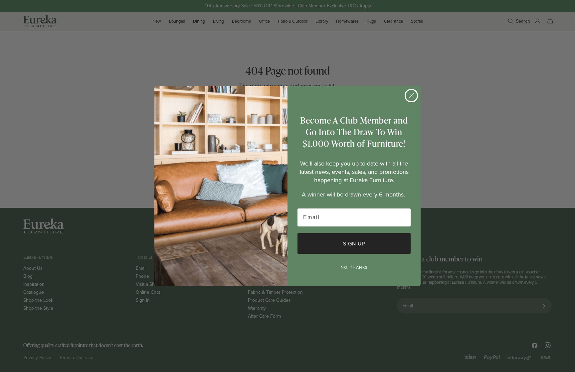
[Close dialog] (411, 96)
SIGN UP (354, 243)
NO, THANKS (354, 267)
